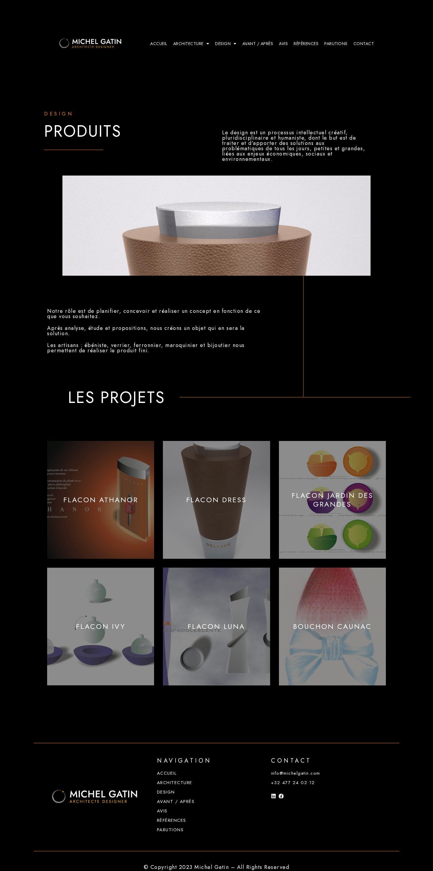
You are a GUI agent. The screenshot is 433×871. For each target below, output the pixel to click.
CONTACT (363, 44)
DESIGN (223, 44)
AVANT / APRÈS (257, 44)
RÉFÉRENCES (306, 44)
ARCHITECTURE (188, 44)
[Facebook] (281, 796)
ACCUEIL (158, 44)
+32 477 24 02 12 (293, 782)
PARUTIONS (336, 44)
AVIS (283, 44)
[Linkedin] (273, 796)
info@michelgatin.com (295, 773)
